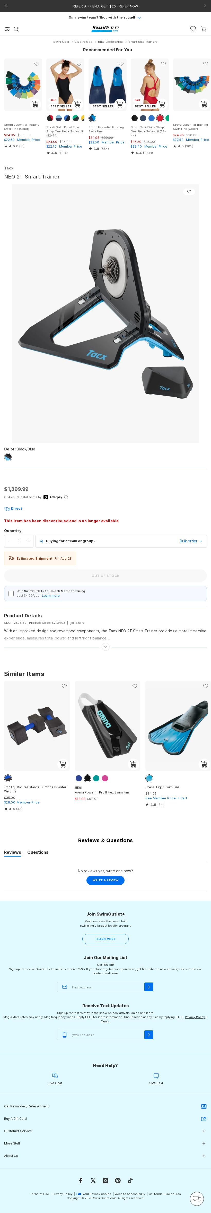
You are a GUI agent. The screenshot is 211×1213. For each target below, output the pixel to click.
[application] (197, 1199)
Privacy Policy (195, 1017)
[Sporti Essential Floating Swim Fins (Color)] (23, 84)
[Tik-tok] (130, 1180)
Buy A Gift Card (15, 1119)
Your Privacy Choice (97, 1194)
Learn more (51, 595)
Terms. (105, 1021)
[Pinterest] (118, 1180)
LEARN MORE (105, 939)
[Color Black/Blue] (8, 457)
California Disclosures (165, 1194)
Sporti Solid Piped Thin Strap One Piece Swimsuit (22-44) (64, 131)
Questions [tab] (37, 853)
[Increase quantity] (27, 541)
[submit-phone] (148, 1034)
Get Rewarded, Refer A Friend (27, 1106)
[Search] (16, 29)
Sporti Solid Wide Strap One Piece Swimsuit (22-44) (148, 131)
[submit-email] (148, 987)
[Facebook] (81, 1180)
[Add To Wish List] (189, 192)
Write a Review (109, 881)
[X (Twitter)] (93, 1180)
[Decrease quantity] (9, 541)
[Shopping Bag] (203, 29)
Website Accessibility (130, 1194)
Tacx (8, 168)
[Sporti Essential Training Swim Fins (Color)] (192, 84)
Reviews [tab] (12, 853)
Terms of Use (39, 1194)
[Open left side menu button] (7, 29)
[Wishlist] (193, 29)
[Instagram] (105, 1180)
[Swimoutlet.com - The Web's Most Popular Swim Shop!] (105, 29)
